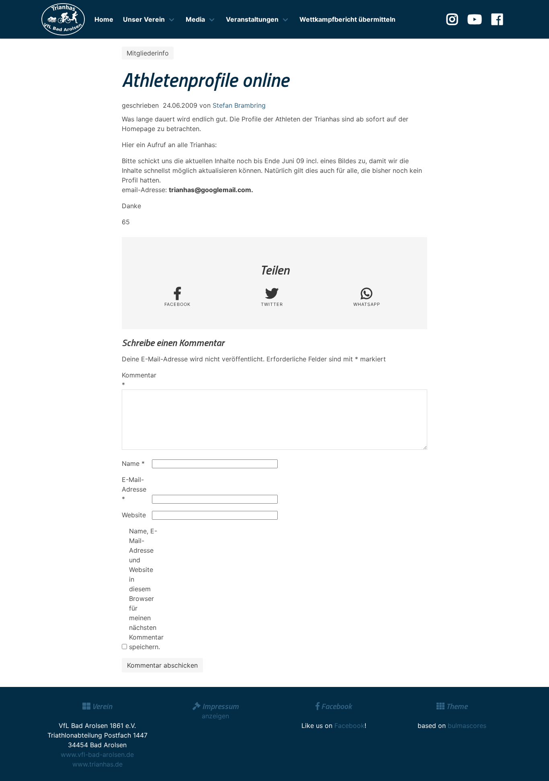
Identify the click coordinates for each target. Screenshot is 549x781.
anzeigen (215, 716)
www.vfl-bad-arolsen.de (97, 754)
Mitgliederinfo (148, 53)
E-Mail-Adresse (134, 489)
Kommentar (136, 380)
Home (103, 19)
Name (133, 463)
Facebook (349, 726)
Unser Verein (144, 19)
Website (134, 515)
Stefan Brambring (239, 105)
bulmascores (467, 726)
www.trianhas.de (97, 764)
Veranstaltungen (252, 19)
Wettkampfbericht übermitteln (347, 19)
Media (195, 19)
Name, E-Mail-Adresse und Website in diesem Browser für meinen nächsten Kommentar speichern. (143, 589)
